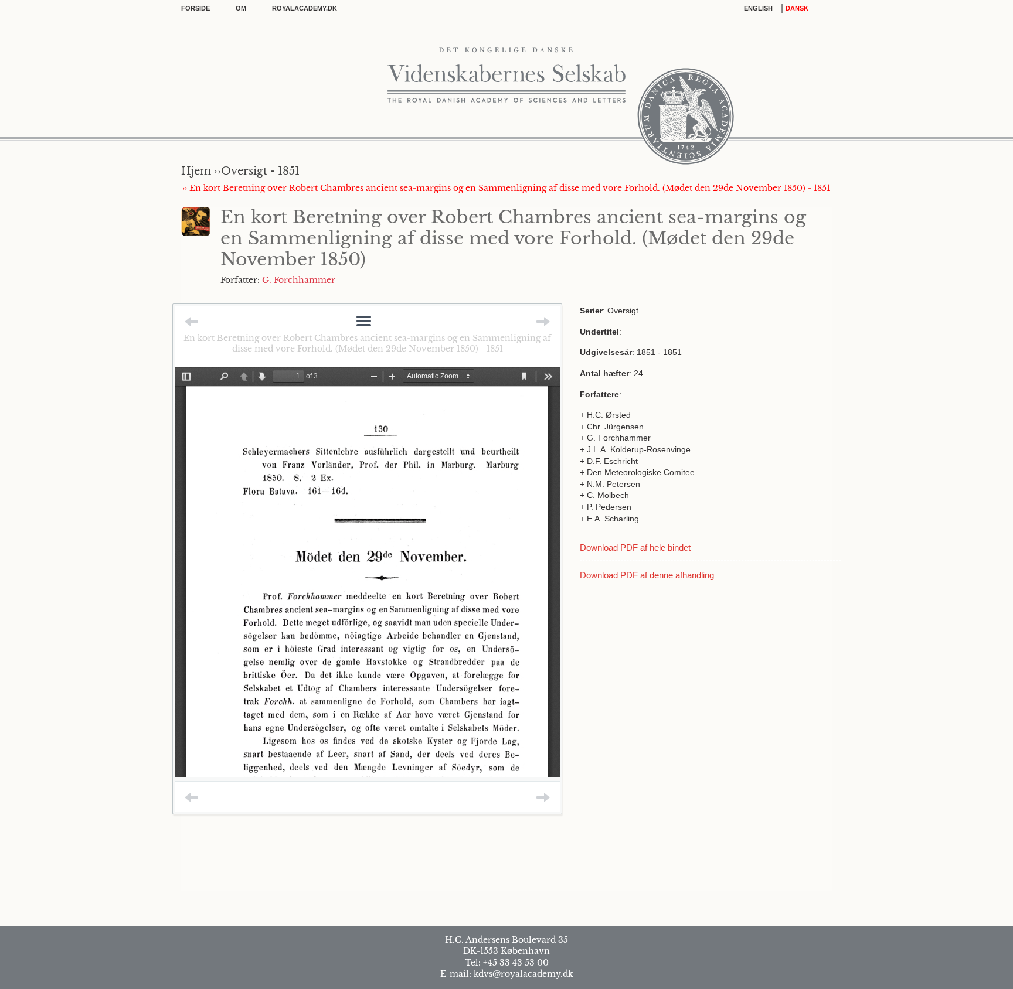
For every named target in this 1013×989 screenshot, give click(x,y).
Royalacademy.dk (304, 8)
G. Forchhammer (298, 280)
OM (241, 8)
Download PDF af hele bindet (635, 548)
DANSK (797, 8)
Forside (195, 8)
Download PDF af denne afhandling (647, 575)
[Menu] (363, 322)
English (758, 8)
